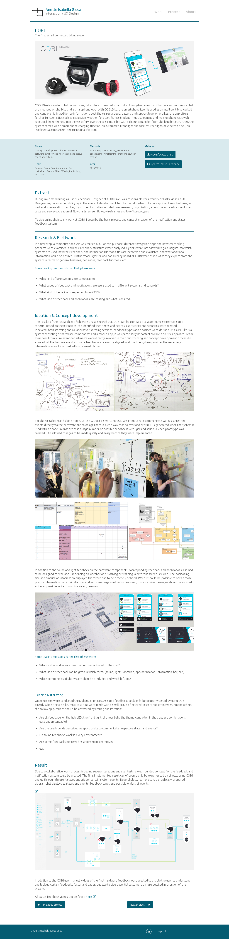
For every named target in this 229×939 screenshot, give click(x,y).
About (191, 12)
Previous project (51, 904)
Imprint (161, 931)
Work (158, 12)
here (89, 896)
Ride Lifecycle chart (161, 154)
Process (174, 12)
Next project (139, 904)
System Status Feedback (164, 163)
